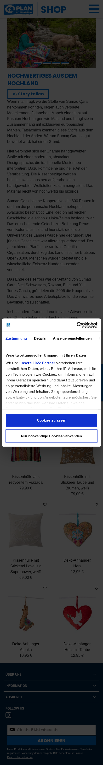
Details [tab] (40, 338)
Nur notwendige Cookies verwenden (51, 436)
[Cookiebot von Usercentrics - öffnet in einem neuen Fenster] (76, 325)
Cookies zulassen (51, 420)
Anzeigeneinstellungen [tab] (72, 338)
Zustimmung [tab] (16, 338)
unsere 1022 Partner (37, 363)
